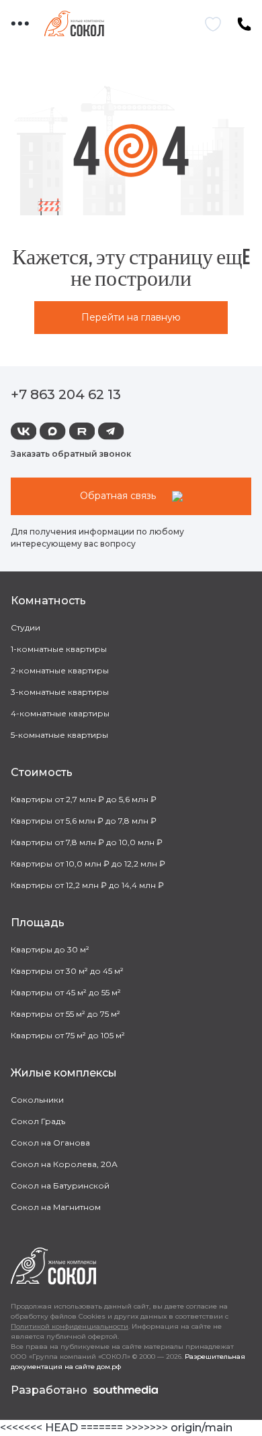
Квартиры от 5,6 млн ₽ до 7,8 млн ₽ (84, 821)
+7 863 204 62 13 (66, 394)
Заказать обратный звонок (71, 454)
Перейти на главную (131, 317)
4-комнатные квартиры (60, 713)
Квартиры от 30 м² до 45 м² (67, 971)
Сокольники (37, 1100)
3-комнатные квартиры (60, 692)
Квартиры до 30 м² (50, 949)
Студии (25, 627)
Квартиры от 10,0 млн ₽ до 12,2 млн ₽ (88, 864)
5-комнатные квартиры (59, 735)
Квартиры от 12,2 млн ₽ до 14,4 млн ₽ (87, 885)
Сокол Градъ (38, 1121)
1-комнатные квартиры (59, 649)
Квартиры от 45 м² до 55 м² (66, 992)
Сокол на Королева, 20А (64, 1164)
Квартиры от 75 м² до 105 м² (68, 1035)
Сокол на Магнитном (56, 1207)
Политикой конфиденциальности (69, 1326)
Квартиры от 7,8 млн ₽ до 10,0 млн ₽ (87, 842)
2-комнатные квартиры (60, 670)
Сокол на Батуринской (60, 1185)
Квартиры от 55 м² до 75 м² (65, 1014)
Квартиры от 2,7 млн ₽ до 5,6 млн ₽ (84, 799)
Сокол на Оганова (50, 1143)
